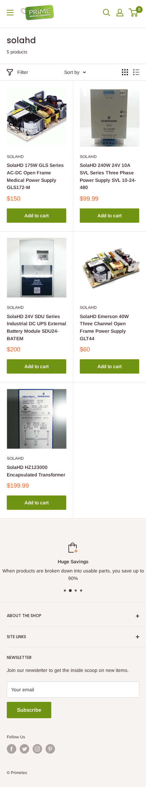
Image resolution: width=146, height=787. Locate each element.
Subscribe (29, 710)
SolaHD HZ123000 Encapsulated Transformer (36, 471)
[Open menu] (10, 12)
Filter (22, 72)
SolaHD (15, 156)
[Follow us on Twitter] (24, 749)
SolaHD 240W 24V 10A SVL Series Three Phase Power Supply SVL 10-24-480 (108, 176)
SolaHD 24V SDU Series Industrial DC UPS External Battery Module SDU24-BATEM (36, 327)
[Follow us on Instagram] (37, 749)
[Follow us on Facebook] (11, 749)
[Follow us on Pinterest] (50, 749)
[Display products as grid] (125, 72)
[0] (133, 13)
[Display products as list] (136, 72)
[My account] (119, 12)
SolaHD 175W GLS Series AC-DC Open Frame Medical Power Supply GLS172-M (35, 176)
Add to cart (36, 215)
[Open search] (106, 12)
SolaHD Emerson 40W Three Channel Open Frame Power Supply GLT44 (104, 327)
